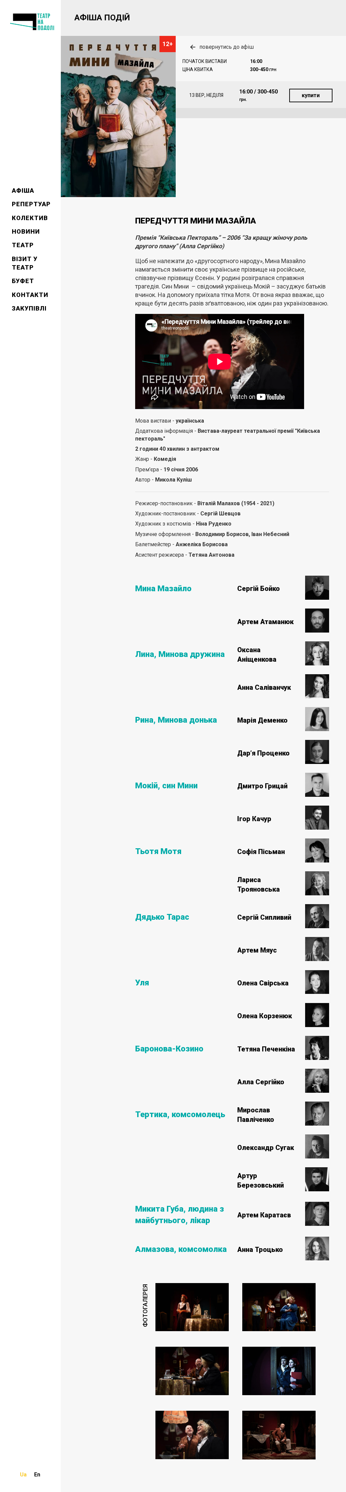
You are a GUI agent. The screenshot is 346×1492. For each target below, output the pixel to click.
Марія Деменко (262, 720)
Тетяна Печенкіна (266, 1049)
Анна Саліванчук (264, 687)
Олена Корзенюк (264, 1016)
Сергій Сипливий (264, 917)
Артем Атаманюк (265, 622)
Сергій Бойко (258, 588)
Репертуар (31, 204)
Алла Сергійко (260, 1082)
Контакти (30, 294)
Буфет (23, 280)
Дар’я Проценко (263, 753)
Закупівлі (29, 308)
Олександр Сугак (265, 1148)
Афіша (23, 190)
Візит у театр (25, 263)
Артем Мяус (257, 950)
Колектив (30, 217)
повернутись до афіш (226, 47)
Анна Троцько (260, 1249)
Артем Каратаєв (264, 1215)
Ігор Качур (254, 819)
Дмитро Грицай (262, 786)
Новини (26, 231)
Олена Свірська (263, 983)
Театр (23, 245)
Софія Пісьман (261, 852)
